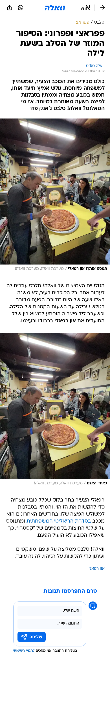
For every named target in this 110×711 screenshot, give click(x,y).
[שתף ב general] (9, 7)
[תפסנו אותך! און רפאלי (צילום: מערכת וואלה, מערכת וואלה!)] (55, 196)
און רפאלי (97, 569)
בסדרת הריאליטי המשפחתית (59, 521)
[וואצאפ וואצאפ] (20, 7)
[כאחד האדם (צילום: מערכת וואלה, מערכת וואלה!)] (55, 411)
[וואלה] (55, 7)
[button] (85, 7)
